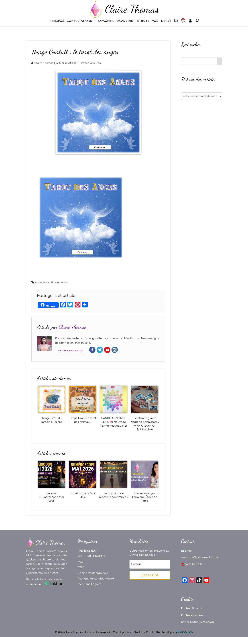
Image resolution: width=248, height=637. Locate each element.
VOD (155, 21)
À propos (57, 21)
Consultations (79, 21)
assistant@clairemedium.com (200, 557)
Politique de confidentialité (96, 578)
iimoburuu (199, 608)
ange (38, 282)
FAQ (80, 561)
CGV (81, 567)
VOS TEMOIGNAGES (91, 556)
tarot (46, 282)
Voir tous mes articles (70, 350)
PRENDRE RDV (87, 550)
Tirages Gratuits (90, 63)
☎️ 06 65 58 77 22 (192, 564)
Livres (166, 21)
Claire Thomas (43, 63)
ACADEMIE (125, 21)
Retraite (142, 21)
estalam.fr (207, 622)
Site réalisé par (165, 632)
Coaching (106, 21)
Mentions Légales (89, 584)
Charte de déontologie (93, 573)
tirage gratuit (60, 282)
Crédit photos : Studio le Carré (133, 632)
